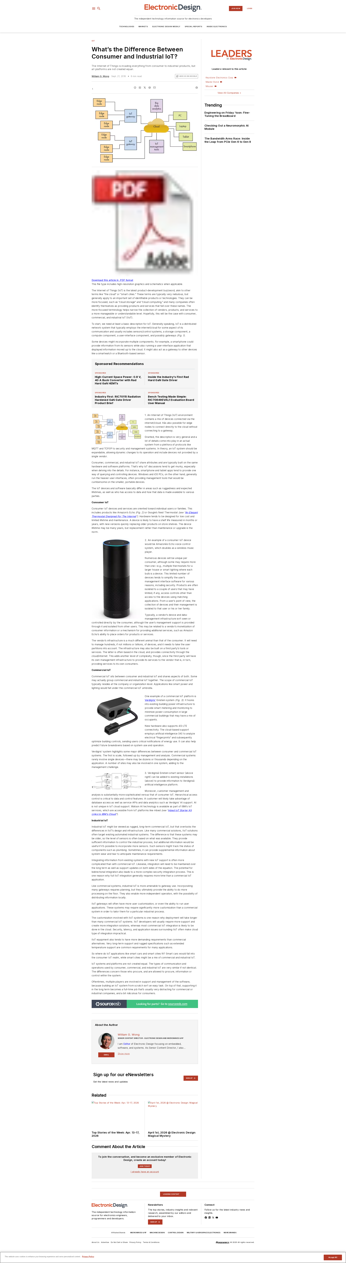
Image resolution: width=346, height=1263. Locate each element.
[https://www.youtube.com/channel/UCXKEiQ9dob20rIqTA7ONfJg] (216, 1251)
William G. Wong (100, 76)
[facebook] (135, 87)
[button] (94, 8)
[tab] (101, 1155)
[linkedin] (140, 87)
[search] (99, 8)
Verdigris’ (150, 700)
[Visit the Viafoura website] (191, 1183)
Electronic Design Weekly (166, 26)
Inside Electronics (217, 26)
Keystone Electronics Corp (219, 77)
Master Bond (212, 82)
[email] (154, 87)
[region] (145, 1169)
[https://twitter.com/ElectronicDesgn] (213, 1251)
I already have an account (145, 1205)
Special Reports (193, 26)
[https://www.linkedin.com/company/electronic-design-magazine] (209, 1251)
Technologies (126, 26)
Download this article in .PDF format (112, 280)
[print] (196, 87)
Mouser (209, 86)
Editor (126, 1043)
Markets (143, 26)
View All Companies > (229, 92)
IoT (93, 41)
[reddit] (149, 87)
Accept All (332, 1257)
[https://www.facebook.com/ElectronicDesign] (205, 1251)
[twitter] (144, 87)
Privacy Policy (88, 1257)
